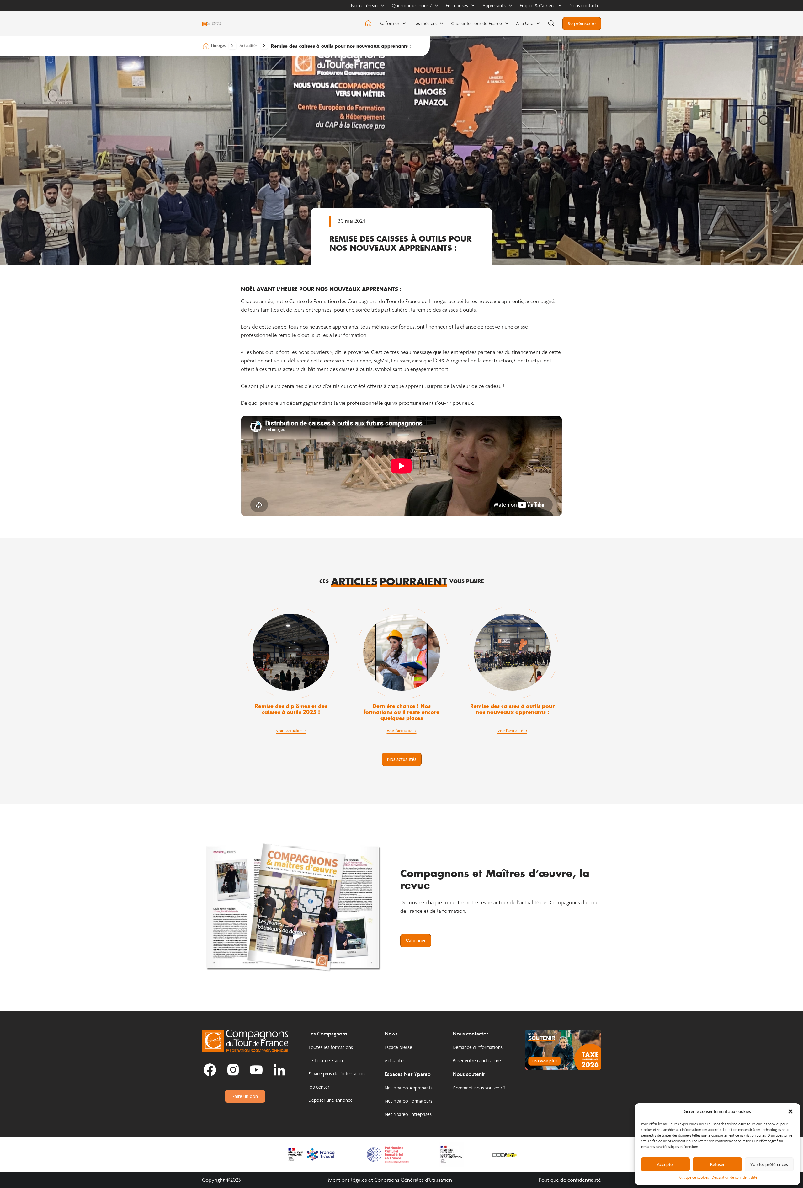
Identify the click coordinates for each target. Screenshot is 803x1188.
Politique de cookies (693, 1177)
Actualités (248, 45)
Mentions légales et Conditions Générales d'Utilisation (390, 1180)
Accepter (665, 1164)
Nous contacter (585, 5)
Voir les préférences (769, 1164)
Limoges (218, 45)
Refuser (717, 1164)
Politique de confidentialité (570, 1180)
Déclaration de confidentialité (734, 1177)
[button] (790, 1111)
